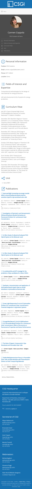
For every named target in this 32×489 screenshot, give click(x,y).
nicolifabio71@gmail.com (8, 475)
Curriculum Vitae (8, 45)
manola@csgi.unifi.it (7, 444)
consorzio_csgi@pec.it (11, 408)
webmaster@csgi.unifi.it (8, 460)
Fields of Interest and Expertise (11, 43)
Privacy (28, 481)
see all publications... (8, 377)
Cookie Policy (22, 481)
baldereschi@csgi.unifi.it (8, 422)
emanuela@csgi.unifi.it (8, 430)
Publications (6, 50)
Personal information (9, 40)
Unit (4, 48)
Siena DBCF (6, 183)
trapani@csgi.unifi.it (7, 437)
